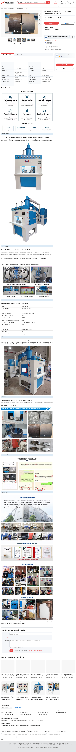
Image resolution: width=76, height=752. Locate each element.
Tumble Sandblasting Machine (6, 712)
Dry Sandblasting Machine (61, 712)
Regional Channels (52, 743)
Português (18, 744)
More (2, 739)
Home (2, 8)
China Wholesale (33, 743)
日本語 (51, 744)
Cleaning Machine (20, 8)
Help (54, 6)
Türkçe (61, 744)
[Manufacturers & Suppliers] (7, 2)
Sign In (46, 49)
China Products (14, 743)
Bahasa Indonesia (71, 744)
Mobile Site (63, 743)
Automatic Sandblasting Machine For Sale (37, 734)
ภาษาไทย (57, 744)
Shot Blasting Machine (24, 712)
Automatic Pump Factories (33, 731)
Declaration (50, 747)
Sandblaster (26, 8)
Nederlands (40, 744)
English (10, 744)
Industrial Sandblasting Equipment (22, 725)
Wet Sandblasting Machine (43, 712)
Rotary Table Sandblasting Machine (62, 710)
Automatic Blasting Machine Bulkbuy (9, 737)
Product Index (58, 743)
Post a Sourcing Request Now (35, 650)
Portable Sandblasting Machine (8, 725)
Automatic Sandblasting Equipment (53, 734)
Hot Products (9, 743)
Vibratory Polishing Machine (25, 714)
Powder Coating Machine (42, 714)
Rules (74, 6)
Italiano (32, 744)
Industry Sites (45, 743)
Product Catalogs (18, 707)
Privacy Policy (55, 747)
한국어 (48, 744)
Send (11, 650)
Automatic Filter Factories (45, 731)
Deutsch (36, 744)
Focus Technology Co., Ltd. (30, 747)
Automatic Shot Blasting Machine (58, 731)
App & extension (61, 6)
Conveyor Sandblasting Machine (25, 710)
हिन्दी (54, 744)
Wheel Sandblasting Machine (43, 710)
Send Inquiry (51, 23)
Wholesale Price (39, 743)
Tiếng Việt (65, 744)
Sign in (73, 3)
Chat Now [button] (68, 23)
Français (22, 744)
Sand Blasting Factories (6, 731)
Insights (68, 743)
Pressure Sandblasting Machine (7, 714)
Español (14, 744)
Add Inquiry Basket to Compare (21, 43)
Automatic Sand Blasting (22, 734)
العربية (44, 744)
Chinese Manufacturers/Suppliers (24, 743)
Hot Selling (3, 710)
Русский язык (27, 744)
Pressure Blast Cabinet (35, 725)
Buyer (49, 6)
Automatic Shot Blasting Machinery (8, 734)
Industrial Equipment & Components (10, 8)
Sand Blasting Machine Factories (19, 731)
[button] (49, 57)
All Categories (5, 6)
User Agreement (44, 747)
